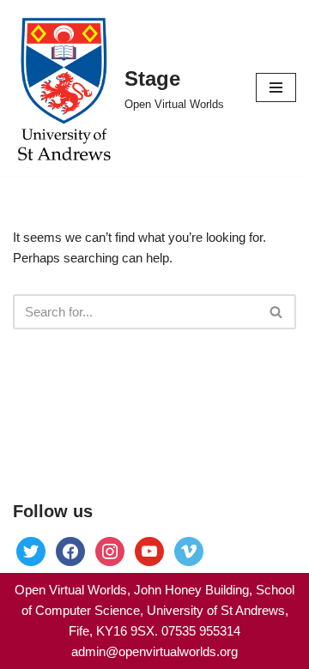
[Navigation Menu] (276, 87)
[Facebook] (30, 550)
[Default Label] (149, 550)
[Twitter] (70, 550)
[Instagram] (109, 550)
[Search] (277, 311)
